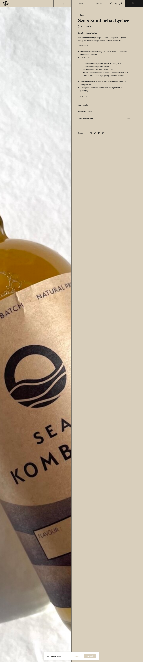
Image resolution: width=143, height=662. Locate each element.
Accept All (90, 656)
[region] (71, 656)
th (121, 3)
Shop (62, 3)
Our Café (98, 3)
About (80, 3)
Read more (77, 656)
